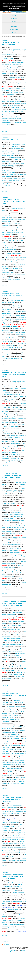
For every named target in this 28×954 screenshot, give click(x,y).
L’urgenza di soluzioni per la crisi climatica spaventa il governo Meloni (12, 118)
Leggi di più (15, 8)
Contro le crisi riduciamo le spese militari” (12, 616)
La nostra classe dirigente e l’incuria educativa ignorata (13, 914)
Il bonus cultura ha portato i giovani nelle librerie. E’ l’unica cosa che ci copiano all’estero (14, 261)
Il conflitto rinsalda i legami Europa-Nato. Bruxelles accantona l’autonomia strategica (13, 64)
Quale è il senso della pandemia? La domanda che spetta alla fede (13, 847)
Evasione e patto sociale (8, 272)
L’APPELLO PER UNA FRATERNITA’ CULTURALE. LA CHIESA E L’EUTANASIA (13, 799)
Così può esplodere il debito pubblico (11, 544)
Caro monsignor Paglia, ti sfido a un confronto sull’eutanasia (12, 826)
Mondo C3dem (14, 29)
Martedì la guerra (11, 401)
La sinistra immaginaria (15, 552)
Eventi (14, 32)
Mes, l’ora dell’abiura (15, 107)
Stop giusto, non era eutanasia (9, 422)
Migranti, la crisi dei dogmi (13, 279)
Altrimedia (23, 950)
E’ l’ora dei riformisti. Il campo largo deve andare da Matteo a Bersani (14, 753)
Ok (10, 8)
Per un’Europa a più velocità (13, 629)
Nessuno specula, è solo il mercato (15, 98)
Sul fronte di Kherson (14, 157)
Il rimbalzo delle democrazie (14, 81)
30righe (14, 15)
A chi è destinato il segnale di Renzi (13, 768)
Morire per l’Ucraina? (11, 400)
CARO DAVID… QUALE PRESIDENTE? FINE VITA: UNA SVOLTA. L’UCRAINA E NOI (12, 476)
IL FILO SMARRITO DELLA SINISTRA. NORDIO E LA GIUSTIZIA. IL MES (14, 201)
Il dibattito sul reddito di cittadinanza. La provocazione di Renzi (13, 920)
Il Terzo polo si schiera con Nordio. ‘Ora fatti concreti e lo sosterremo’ (13, 244)
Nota (4, 815)
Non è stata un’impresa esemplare (10, 458)
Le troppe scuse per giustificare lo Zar (15, 332)
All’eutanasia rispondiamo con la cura (11, 830)
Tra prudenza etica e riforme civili (17, 435)
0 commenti (5, 137)
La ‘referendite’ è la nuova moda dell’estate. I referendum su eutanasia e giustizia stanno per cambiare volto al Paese (13, 837)
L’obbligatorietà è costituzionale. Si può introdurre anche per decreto (12, 702)
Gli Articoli (14, 18)
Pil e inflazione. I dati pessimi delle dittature (12, 351)
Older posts (5, 941)
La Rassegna (14, 26)
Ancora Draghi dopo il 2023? (18, 381)
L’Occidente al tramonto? (17, 680)
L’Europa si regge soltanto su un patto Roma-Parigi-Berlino (14, 354)
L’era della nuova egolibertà (15, 882)
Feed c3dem (6, 944)
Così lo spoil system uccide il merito (11, 115)
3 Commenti (5, 40)
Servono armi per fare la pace (9, 73)
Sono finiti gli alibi (11, 710)
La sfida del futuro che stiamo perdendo (15, 648)
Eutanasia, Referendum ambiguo (10, 822)
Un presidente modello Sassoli (17, 507)
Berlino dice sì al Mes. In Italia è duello (15, 274)
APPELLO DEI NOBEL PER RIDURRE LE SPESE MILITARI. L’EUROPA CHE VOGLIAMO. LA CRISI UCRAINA (14, 604)
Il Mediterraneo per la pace (9, 326)
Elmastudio (12, 950)
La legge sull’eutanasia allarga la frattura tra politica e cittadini (12, 666)
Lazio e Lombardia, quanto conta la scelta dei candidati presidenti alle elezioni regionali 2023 (14, 232)
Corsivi (14, 21)
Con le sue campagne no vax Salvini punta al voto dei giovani (14, 901)
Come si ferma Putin (7, 341)
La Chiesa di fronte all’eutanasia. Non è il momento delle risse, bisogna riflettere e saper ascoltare (14, 811)
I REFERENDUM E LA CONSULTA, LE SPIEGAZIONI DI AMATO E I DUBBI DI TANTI (14, 374)
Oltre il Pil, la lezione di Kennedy (13, 185)
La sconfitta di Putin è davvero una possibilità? (13, 338)
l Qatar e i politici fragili (18, 167)
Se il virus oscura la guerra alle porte (11, 571)
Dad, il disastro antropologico (14, 909)
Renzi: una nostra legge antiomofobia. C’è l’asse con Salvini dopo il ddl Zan (14, 764)
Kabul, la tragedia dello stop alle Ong (11, 152)
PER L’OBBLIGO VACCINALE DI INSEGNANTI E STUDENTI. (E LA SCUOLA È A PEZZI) (12, 876)
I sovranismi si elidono (7, 58)
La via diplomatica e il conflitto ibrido (11, 394)
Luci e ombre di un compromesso (11, 437)
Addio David (22, 484)
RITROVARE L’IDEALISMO (10, 139)
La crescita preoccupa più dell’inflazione (12, 358)
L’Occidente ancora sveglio (9, 586)
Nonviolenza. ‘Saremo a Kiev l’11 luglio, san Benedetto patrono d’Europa (14, 319)
